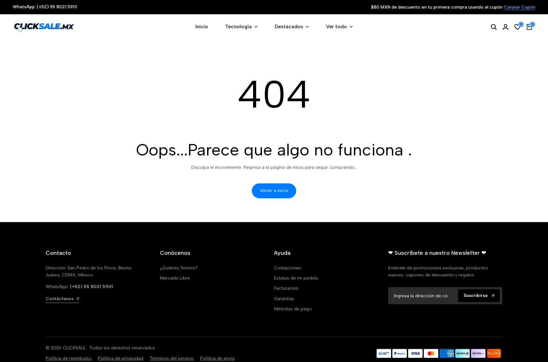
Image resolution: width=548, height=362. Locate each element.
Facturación (286, 288)
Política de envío (217, 358)
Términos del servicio (172, 358)
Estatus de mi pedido (296, 278)
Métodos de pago (293, 309)
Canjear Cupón (519, 7)
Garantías (284, 298)
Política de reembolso (69, 358)
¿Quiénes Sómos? (179, 268)
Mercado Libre (175, 278)
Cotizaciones (287, 268)
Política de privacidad (120, 358)
